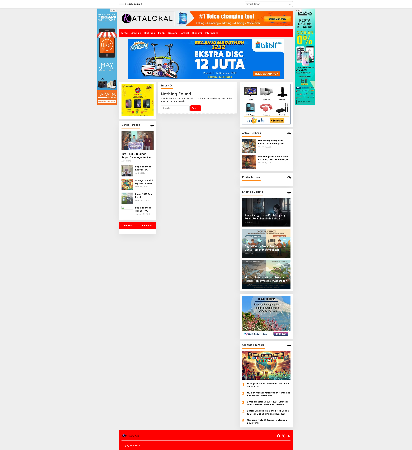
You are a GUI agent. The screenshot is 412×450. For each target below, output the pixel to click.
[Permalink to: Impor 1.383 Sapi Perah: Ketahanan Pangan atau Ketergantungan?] (127, 197)
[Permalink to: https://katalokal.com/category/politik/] (289, 178)
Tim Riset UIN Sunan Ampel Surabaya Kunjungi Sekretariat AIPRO (137, 155)
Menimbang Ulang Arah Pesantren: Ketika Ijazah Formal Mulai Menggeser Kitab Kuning (271, 142)
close (113, 10)
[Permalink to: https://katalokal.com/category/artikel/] (289, 134)
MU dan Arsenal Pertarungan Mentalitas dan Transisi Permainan (268, 394)
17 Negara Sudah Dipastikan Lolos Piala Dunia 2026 (144, 182)
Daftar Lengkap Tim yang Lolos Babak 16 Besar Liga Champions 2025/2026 (268, 412)
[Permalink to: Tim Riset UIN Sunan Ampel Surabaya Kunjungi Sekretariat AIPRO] (138, 140)
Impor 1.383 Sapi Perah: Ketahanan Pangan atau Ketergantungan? (144, 195)
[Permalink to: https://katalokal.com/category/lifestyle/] (289, 192)
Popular (128, 225)
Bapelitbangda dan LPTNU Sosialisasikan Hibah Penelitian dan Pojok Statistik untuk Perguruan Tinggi (144, 209)
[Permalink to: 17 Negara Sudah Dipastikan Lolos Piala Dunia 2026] (127, 184)
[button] (290, 4)
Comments (146, 225)
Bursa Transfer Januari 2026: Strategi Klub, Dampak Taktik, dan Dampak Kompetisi (267, 403)
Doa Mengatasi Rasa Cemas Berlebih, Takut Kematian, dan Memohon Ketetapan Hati (274, 158)
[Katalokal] (147, 18)
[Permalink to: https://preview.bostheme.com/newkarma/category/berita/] (152, 125)
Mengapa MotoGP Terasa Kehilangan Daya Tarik (267, 421)
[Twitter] (283, 436)
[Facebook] (278, 436)
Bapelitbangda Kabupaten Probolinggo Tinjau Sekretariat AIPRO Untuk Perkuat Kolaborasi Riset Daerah (144, 168)
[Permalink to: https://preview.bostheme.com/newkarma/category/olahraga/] (289, 345)
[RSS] (288, 436)
